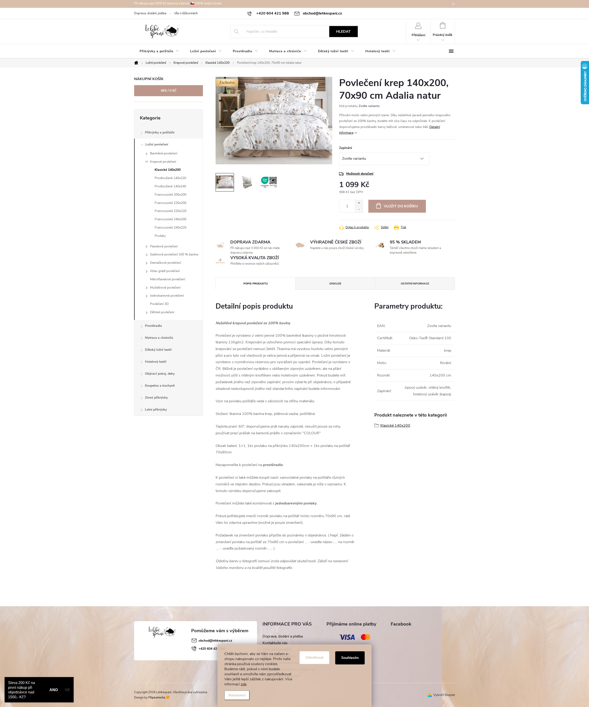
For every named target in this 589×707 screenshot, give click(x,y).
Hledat (343, 31)
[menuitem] (159, 51)
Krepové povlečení (163, 161)
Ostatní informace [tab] (415, 283)
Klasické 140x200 (168, 170)
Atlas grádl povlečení (165, 271)
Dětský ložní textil (158, 350)
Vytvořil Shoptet (444, 695)
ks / (168, 90)
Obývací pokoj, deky (160, 373)
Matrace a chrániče (159, 338)
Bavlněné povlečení (163, 153)
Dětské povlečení (162, 312)
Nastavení (236, 695)
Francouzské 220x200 (170, 203)
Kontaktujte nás (275, 643)
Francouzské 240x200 (170, 219)
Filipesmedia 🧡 (159, 697)
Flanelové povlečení (164, 246)
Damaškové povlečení (165, 263)
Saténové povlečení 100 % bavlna (174, 254)
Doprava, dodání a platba (283, 636)
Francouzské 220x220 (170, 211)
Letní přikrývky (156, 409)
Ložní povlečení (156, 144)
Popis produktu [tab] (255, 283)
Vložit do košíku (401, 206)
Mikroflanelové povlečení (167, 279)
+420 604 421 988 (212, 648)
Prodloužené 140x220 (170, 178)
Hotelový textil (155, 361)
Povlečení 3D (159, 304)
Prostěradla (153, 326)
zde (243, 684)
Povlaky (160, 236)
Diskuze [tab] (335, 283)
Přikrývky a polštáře (159, 132)
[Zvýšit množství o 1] (359, 203)
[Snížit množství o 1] (359, 209)
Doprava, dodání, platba (150, 13)
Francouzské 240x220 (170, 227)
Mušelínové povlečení (165, 287)
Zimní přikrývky (156, 397)
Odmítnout (314, 657)
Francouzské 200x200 (170, 194)
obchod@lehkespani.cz (215, 640)
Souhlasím (350, 657)
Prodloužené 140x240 (170, 186)
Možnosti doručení (359, 173)
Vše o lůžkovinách (186, 13)
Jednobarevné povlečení (167, 295)
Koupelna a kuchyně (160, 385)
